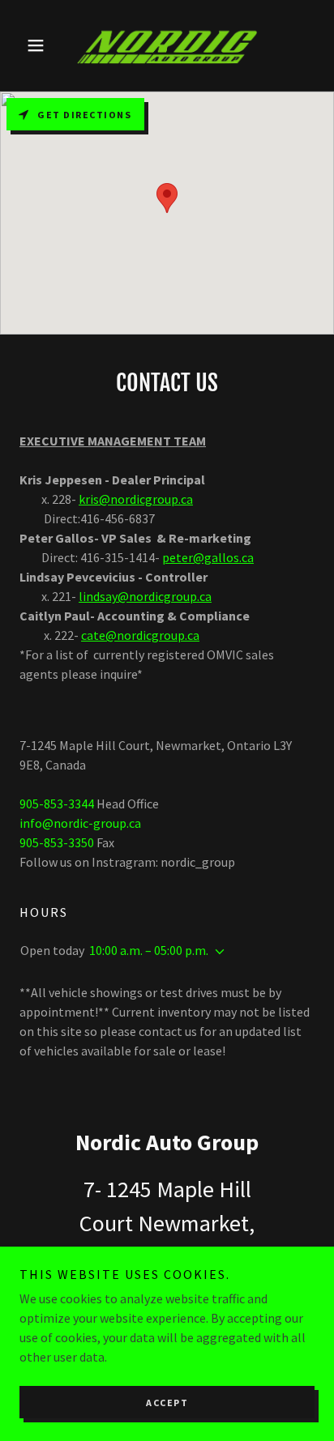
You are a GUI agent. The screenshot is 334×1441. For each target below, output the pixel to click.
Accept (167, 1402)
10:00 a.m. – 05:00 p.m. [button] (148, 950)
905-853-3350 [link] (56, 842)
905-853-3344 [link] (56, 803)
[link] (167, 45)
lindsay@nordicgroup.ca (145, 596)
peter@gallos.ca (208, 557)
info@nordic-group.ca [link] (80, 823)
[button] (41, 45)
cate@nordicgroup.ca (140, 635)
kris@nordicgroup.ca (136, 499)
